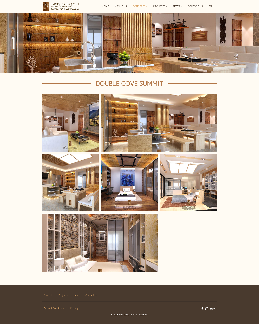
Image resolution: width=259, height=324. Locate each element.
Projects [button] (159, 6)
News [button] (176, 6)
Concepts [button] (139, 6)
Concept (48, 295)
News (76, 295)
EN (210, 6)
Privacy (74, 308)
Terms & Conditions (54, 308)
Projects (63, 295)
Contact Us (195, 6)
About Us (121, 6)
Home (105, 6)
